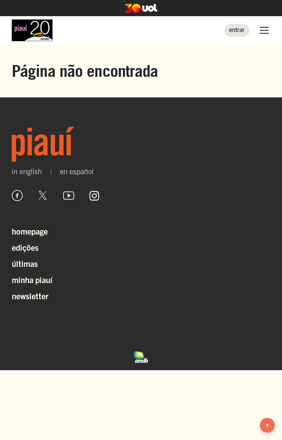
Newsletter (30, 296)
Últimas (25, 263)
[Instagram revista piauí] (94, 195)
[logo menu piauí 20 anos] (32, 30)
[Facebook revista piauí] (17, 195)
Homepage (30, 231)
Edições (25, 247)
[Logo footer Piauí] (141, 144)
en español (77, 171)
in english (27, 171)
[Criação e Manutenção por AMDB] (141, 355)
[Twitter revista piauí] (42, 195)
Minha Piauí (32, 280)
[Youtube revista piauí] (68, 195)
